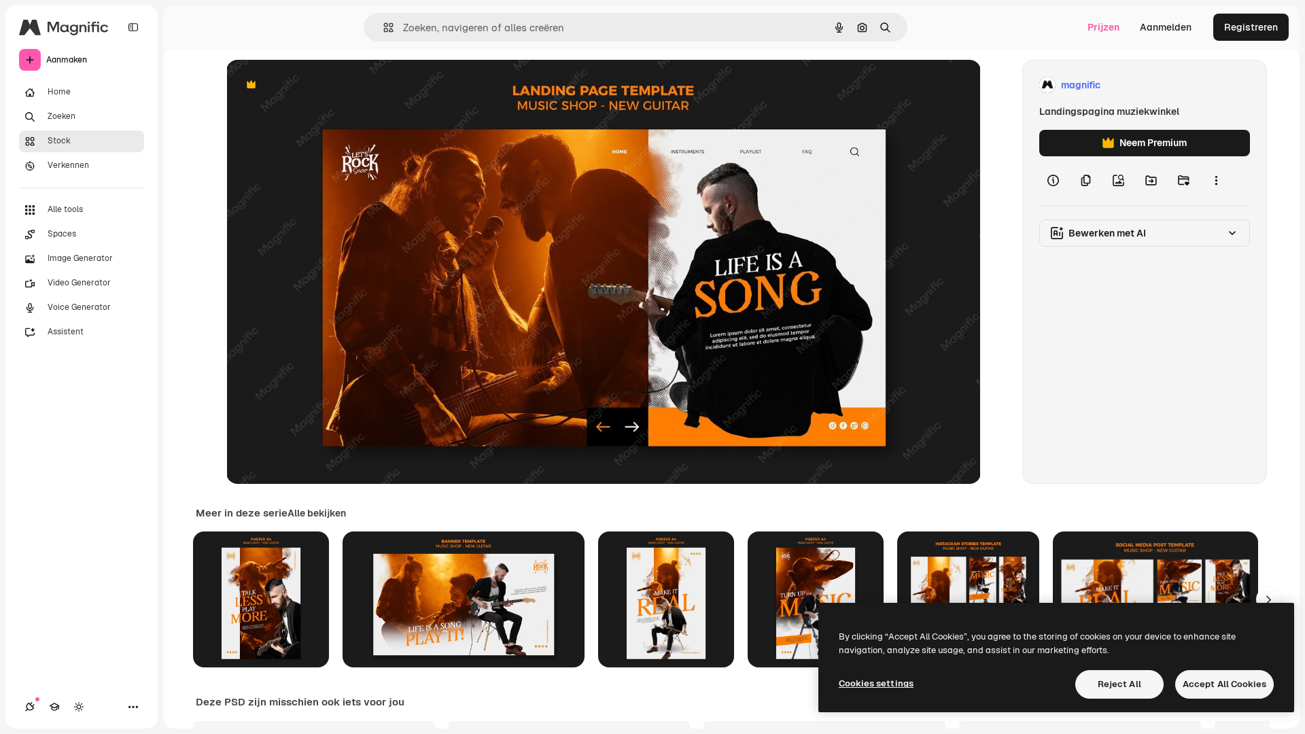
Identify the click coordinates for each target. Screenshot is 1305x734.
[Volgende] (1268, 599)
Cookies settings (876, 683)
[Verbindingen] (30, 707)
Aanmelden (1165, 27)
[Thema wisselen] (79, 707)
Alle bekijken (317, 513)
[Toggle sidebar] (133, 27)
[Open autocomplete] (383, 27)
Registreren (1251, 27)
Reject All (1119, 684)
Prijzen (1103, 27)
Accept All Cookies (1224, 684)
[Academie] (54, 707)
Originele (315, 85)
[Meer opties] (1216, 180)
